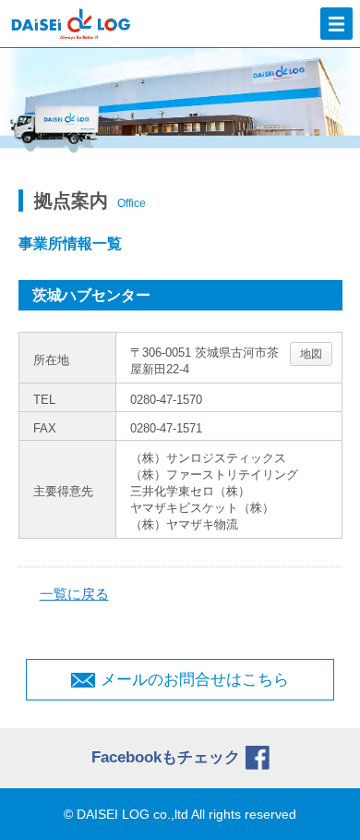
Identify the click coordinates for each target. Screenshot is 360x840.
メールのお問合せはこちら (195, 679)
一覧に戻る (74, 594)
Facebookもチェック (165, 757)
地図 (311, 353)
